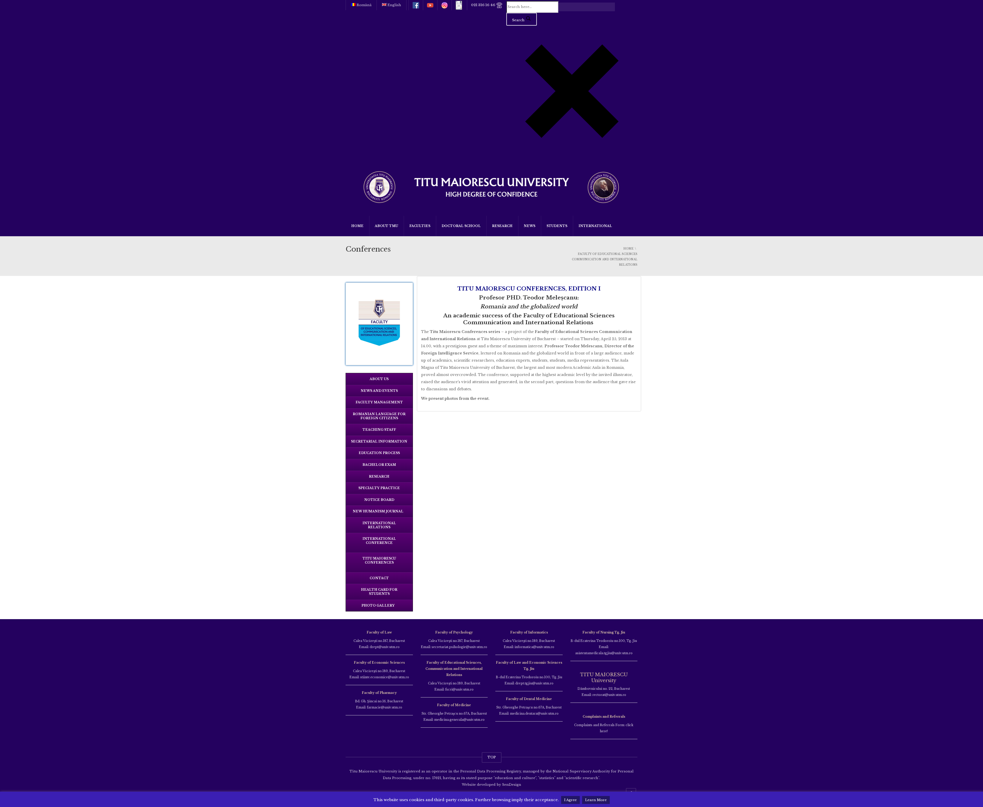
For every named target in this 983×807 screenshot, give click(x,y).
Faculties (419, 226)
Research (502, 226)
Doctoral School (461, 226)
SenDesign (511, 784)
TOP (491, 757)
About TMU (386, 226)
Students (557, 226)
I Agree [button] (570, 800)
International (595, 226)
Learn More (596, 800)
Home (357, 226)
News (529, 226)
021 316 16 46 (483, 5)
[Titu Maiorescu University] (491, 186)
